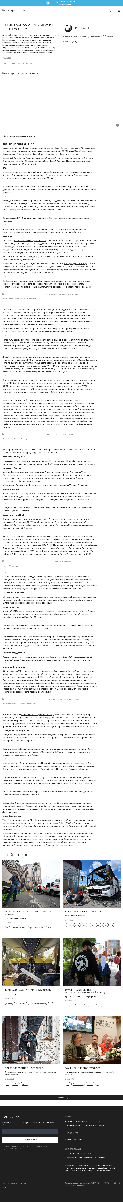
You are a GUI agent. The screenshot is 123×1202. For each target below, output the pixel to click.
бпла (98, 925)
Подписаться (30, 1140)
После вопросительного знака (24, 1068)
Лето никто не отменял (75, 916)
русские (67, 37)
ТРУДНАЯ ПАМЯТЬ (72, 1125)
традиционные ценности (37, 1003)
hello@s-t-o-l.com (72, 1154)
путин (76, 37)
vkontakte (78, 1139)
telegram (68, 1139)
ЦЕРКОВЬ (68, 1121)
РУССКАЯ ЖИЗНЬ (82, 1121)
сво (74, 41)
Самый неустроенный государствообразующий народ (85, 991)
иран (23, 1003)
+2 (50, 1003)
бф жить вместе (78, 1084)
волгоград (110, 37)
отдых (77, 925)
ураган (67, 41)
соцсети (9, 1003)
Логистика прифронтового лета (84, 912)
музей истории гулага (36, 928)
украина (84, 37)
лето (105, 925)
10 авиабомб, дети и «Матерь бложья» (28, 990)
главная (5, 63)
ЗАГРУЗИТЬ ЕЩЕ (61, 1098)
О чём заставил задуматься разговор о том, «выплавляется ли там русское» (30, 1073)
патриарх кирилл (96, 37)
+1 (112, 925)
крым (23, 928)
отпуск (69, 925)
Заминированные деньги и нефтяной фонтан (28, 913)
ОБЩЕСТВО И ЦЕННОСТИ (22, 63)
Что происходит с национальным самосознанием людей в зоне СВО (89, 1073)
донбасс (15, 1084)
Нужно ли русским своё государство (80, 996)
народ (102, 1006)
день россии (92, 1006)
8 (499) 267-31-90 (88, 1154)
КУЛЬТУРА (96, 1121)
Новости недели (12, 994)
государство (71, 1006)
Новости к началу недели (15, 918)
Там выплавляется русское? (82, 1068)
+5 (48, 928)
